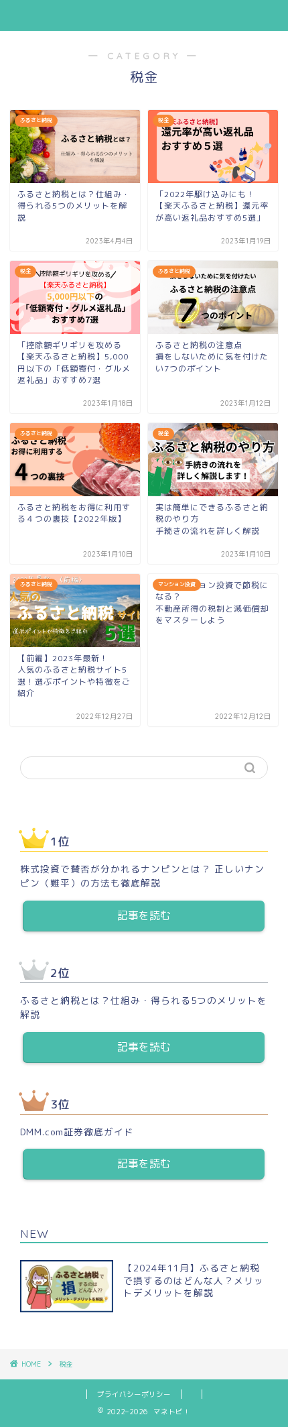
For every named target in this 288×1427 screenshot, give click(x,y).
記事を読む (144, 915)
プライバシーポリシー (134, 1394)
